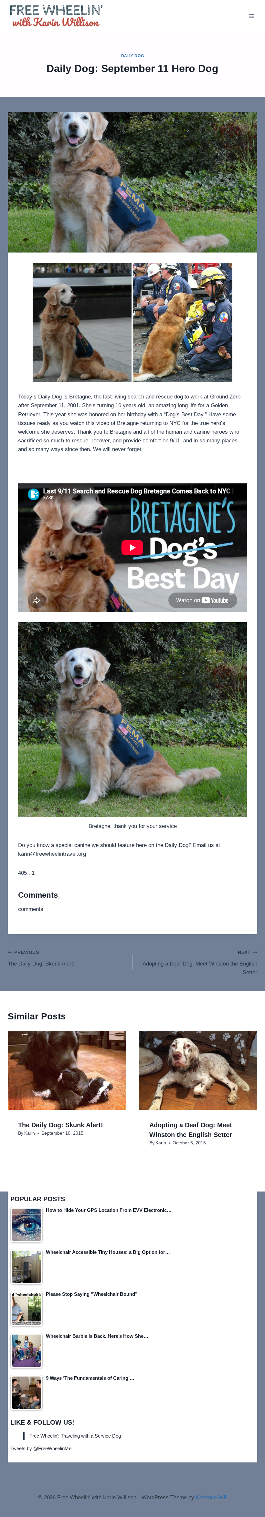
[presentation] (67, 1070)
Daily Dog (132, 56)
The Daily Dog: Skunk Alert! (41, 958)
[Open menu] (251, 16)
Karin (29, 1133)
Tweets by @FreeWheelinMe (40, 1448)
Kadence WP (211, 1497)
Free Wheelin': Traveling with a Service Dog (75, 1436)
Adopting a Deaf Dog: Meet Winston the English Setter (200, 962)
